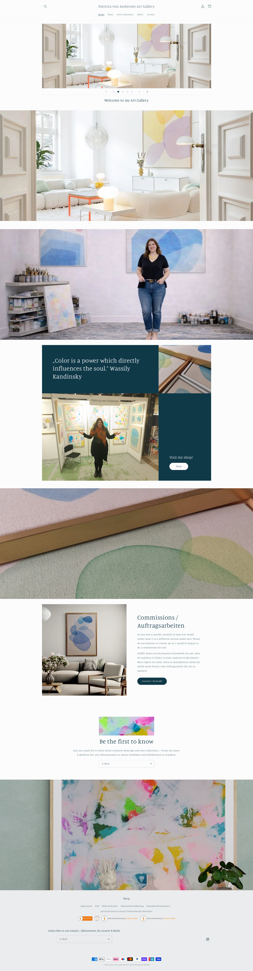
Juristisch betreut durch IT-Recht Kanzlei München (126, 911)
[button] (45, 6)
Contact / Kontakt (152, 681)
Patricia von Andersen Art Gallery (121, 965)
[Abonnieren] (150, 763)
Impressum (86, 906)
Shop (179, 466)
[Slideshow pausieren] (146, 91)
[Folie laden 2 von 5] (118, 91)
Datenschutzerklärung (132, 906)
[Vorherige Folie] (106, 91)
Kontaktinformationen (158, 906)
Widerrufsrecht (110, 906)
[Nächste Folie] (139, 91)
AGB (97, 906)
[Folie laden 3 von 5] (122, 91)
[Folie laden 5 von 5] (132, 91)
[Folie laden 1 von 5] (113, 91)
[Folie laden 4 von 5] (127, 91)
